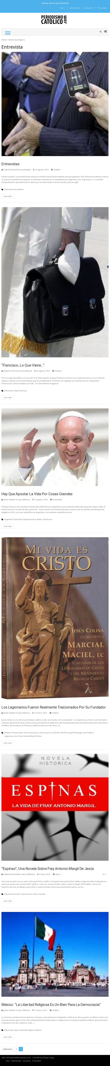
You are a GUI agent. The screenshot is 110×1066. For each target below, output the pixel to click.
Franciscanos (26, 894)
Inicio (62, 8)
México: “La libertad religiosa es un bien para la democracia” (51, 1004)
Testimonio (47, 519)
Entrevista (8, 189)
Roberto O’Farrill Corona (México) (18, 371)
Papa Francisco (20, 390)
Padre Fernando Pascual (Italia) (17, 169)
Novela (42, 894)
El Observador (17, 732)
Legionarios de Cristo (13, 736)
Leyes (16, 1030)
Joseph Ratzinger (75, 732)
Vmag (51, 1057)
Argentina (8, 519)
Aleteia (7, 732)
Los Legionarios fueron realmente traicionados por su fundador (53, 707)
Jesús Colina (39, 732)
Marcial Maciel (29, 736)
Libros (58, 874)
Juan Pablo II (88, 732)
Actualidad (57, 499)
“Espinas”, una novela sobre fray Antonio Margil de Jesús (47, 868)
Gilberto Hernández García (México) (19, 874)
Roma (38, 736)
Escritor (17, 894)
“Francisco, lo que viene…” (22, 365)
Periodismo (19, 189)
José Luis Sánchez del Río (56, 732)
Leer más (8, 196)
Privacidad (102, 8)
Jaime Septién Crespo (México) (17, 499)
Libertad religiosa (27, 1030)
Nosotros (89, 8)
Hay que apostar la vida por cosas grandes (36, 494)
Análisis (57, 169)
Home (4, 39)
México (38, 1030)
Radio (39, 519)
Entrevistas (10, 164)
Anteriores (7, 1049)
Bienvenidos (74, 8)
